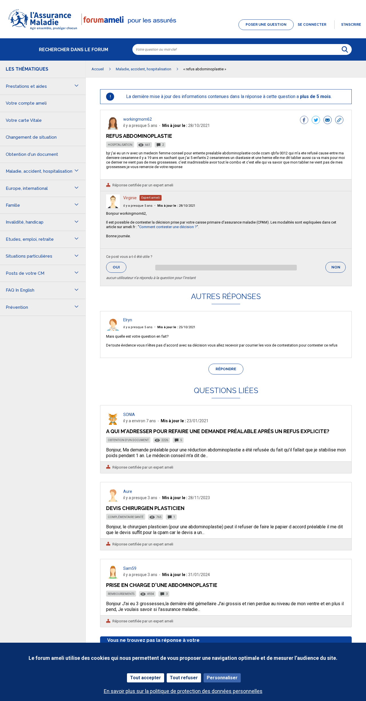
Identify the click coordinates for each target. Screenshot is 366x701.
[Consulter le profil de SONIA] (113, 423)
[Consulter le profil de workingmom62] (113, 128)
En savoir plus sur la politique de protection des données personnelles (183, 691)
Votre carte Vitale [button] (24, 120)
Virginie (130, 198)
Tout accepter (145, 677)
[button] (183, 30)
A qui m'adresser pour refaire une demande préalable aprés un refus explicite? (217, 431)
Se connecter (312, 25)
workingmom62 (137, 119)
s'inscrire (351, 25)
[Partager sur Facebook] (304, 121)
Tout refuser (184, 677)
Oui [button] (119, 267)
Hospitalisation (120, 144)
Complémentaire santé (126, 517)
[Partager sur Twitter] (316, 121)
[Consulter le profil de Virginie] (113, 206)
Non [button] (338, 269)
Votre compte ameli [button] (26, 103)
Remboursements (121, 594)
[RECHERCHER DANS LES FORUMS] (345, 49)
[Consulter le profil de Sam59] (113, 577)
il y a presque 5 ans (137, 206)
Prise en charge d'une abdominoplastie (161, 585)
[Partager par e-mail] (327, 121)
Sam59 (129, 568)
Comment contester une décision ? (168, 227)
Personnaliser (222, 677)
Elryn (127, 320)
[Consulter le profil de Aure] (113, 500)
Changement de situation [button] (31, 137)
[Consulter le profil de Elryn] (113, 329)
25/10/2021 (176, 327)
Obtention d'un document (128, 440)
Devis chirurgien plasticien (145, 508)
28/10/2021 (176, 206)
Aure (127, 491)
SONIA (129, 414)
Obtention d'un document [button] (32, 154)
